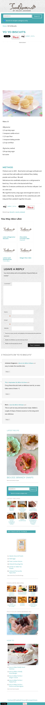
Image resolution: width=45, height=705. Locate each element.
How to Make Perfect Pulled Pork (15, 681)
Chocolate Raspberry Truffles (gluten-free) (33, 522)
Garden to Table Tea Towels (15, 567)
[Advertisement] (22, 66)
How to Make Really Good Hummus (17, 668)
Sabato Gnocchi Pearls (16, 556)
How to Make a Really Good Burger (15, 672)
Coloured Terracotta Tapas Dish (15, 572)
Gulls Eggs (12, 559)
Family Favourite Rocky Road (33, 509)
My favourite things (17, 532)
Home (4, 26)
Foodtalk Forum (20, 700)
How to (10, 640)
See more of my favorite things (15, 575)
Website (6, 328)
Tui (6, 382)
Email (7, 320)
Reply (8, 371)
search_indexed (20, 212)
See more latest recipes (13, 480)
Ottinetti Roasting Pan (16, 564)
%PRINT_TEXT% (30, 36)
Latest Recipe (13, 430)
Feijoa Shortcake (22, 520)
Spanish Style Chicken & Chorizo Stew (11, 522)
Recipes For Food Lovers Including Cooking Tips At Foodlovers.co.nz (22, 5)
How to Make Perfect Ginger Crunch (15, 676)
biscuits (12, 212)
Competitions (32, 700)
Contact (11, 700)
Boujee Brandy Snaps (20, 478)
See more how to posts (13, 689)
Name (7, 312)
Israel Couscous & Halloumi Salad (22, 509)
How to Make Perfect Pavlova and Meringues (16, 685)
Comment (7, 283)
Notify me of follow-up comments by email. (16, 340)
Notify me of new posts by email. (13, 343)
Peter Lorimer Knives (15, 561)
